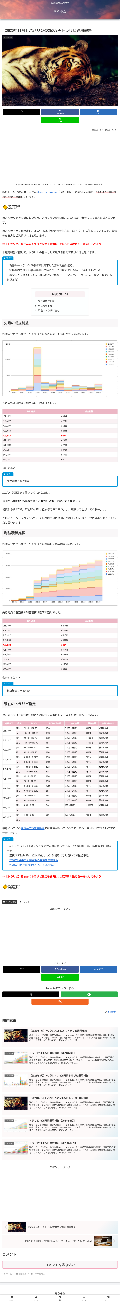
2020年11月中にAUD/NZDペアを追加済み (32, 865)
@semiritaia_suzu (48, 192)
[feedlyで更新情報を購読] (89, 994)
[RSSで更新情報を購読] (60, 1002)
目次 (55, 294)
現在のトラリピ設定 (48, 310)
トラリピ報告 (11, 902)
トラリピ (25, 902)
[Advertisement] (60, 158)
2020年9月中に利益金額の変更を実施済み (33, 860)
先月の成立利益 (46, 301)
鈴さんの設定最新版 (32, 828)
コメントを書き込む (60, 1265)
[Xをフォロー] (30, 994)
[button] (111, 732)
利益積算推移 (45, 306)
